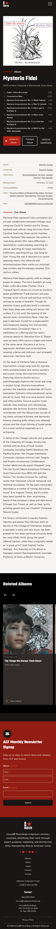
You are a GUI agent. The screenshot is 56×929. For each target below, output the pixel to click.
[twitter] (26, 852)
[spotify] (33, 852)
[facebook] (20, 852)
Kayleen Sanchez (17, 196)
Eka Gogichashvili (30, 175)
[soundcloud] (36, 852)
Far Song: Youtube (44, 196)
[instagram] (23, 852)
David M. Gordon (46, 165)
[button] (50, 4)
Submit (28, 802)
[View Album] (28, 654)
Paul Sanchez (47, 177)
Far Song (41, 175)
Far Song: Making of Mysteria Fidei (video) (27, 193)
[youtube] (30, 852)
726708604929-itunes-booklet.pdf (38, 203)
